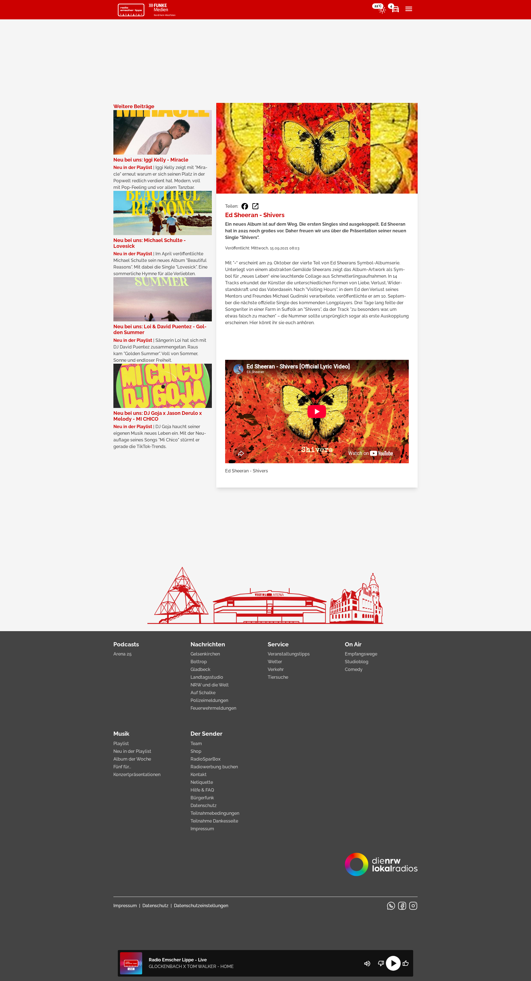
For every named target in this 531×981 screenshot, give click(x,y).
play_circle (393, 963)
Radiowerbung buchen (214, 766)
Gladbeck (200, 669)
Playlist (121, 743)
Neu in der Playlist (132, 751)
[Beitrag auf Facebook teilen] (244, 206)
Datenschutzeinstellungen (201, 905)
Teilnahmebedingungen (215, 813)
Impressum (202, 828)
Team (196, 743)
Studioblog (356, 661)
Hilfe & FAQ (202, 790)
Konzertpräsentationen (136, 774)
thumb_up (405, 963)
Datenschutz (204, 805)
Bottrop (199, 661)
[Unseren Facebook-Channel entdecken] (402, 905)
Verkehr (276, 669)
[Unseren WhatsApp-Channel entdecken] (391, 905)
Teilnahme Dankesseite (214, 821)
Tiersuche (278, 677)
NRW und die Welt (210, 685)
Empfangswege (361, 654)
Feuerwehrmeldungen (213, 708)
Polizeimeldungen (209, 700)
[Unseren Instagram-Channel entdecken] (413, 905)
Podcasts (126, 644)
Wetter (275, 661)
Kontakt (199, 774)
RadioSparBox (205, 759)
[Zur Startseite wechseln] (131, 10)
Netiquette (202, 782)
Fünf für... (122, 766)
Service (278, 644)
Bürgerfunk (202, 797)
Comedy (354, 669)
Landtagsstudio (207, 677)
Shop (196, 751)
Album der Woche (132, 759)
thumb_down (381, 963)
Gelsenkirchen (205, 654)
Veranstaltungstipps (289, 654)
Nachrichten (208, 644)
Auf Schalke (203, 692)
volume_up (367, 963)
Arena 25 (122, 654)
